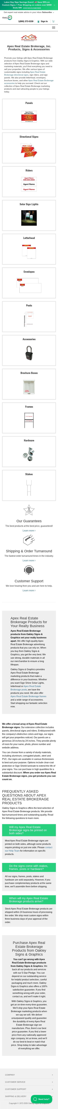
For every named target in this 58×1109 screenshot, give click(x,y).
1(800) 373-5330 (25, 21)
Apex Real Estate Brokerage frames (28, 696)
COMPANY (29, 1075)
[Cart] (53, 21)
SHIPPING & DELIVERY (29, 1096)
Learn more (29, 530)
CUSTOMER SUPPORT (29, 1089)
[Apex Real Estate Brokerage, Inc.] (29, 37)
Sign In (44, 21)
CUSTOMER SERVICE (29, 1082)
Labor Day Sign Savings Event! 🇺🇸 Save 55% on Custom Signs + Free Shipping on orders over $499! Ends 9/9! (27, 5)
